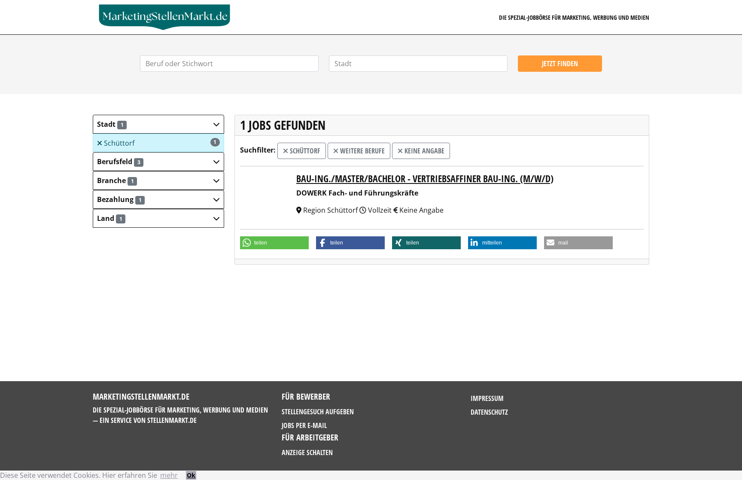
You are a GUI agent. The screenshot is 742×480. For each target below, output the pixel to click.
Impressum (487, 398)
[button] (158, 124)
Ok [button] (191, 475)
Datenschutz (489, 412)
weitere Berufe (361, 151)
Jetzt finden (560, 63)
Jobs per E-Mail (304, 425)
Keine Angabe (423, 151)
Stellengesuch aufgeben (318, 411)
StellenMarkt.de (172, 420)
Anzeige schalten (307, 452)
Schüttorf (159, 143)
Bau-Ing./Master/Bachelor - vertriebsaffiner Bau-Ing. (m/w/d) (424, 178)
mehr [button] (169, 475)
